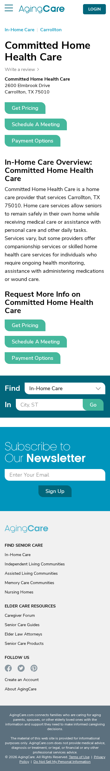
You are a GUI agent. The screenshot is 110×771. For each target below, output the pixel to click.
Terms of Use (79, 757)
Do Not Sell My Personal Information (62, 761)
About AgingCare (20, 689)
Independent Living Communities (35, 564)
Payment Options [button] (32, 140)
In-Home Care (18, 555)
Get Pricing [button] (25, 108)
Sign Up (55, 491)
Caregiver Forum (20, 615)
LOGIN (94, 9)
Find (12, 388)
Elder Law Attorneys (23, 634)
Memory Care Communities (29, 583)
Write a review (20, 69)
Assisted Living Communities (31, 573)
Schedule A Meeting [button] (36, 124)
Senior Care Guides (22, 625)
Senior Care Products (24, 643)
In (8, 405)
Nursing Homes (19, 592)
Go (93, 404)
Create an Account (22, 680)
